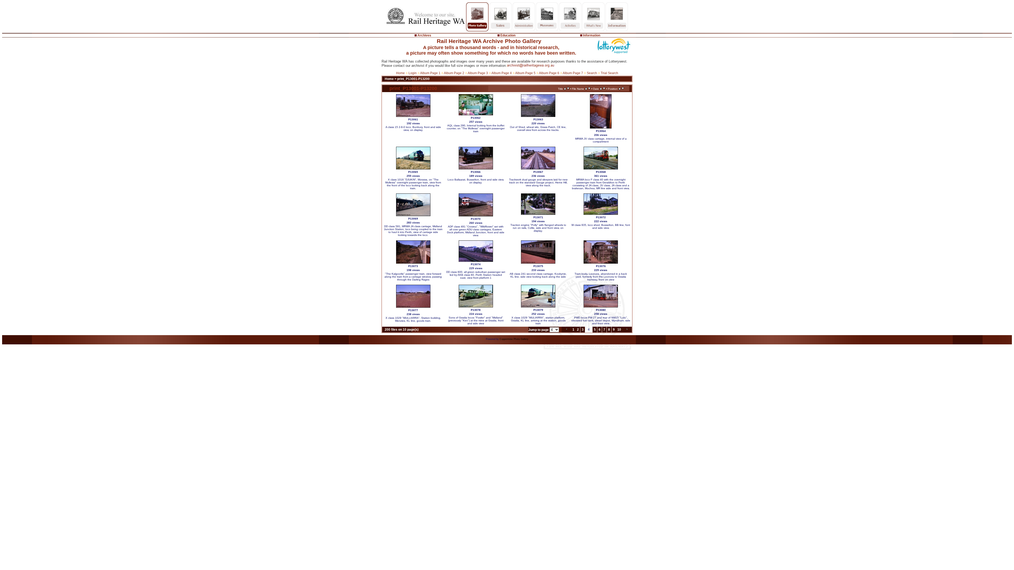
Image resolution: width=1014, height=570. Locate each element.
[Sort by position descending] (623, 89)
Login (413, 73)
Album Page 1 (430, 73)
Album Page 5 (525, 73)
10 (619, 329)
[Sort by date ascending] (601, 89)
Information (591, 35)
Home (400, 73)
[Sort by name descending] (589, 89)
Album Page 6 (549, 73)
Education (507, 35)
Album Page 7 (573, 73)
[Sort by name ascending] (586, 89)
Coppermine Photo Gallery (514, 339)
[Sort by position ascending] (619, 89)
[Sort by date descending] (604, 89)
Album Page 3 (478, 73)
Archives (424, 35)
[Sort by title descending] (568, 89)
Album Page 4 (501, 73)
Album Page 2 (454, 73)
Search (592, 73)
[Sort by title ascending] (565, 89)
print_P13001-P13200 (413, 79)
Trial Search (609, 73)
